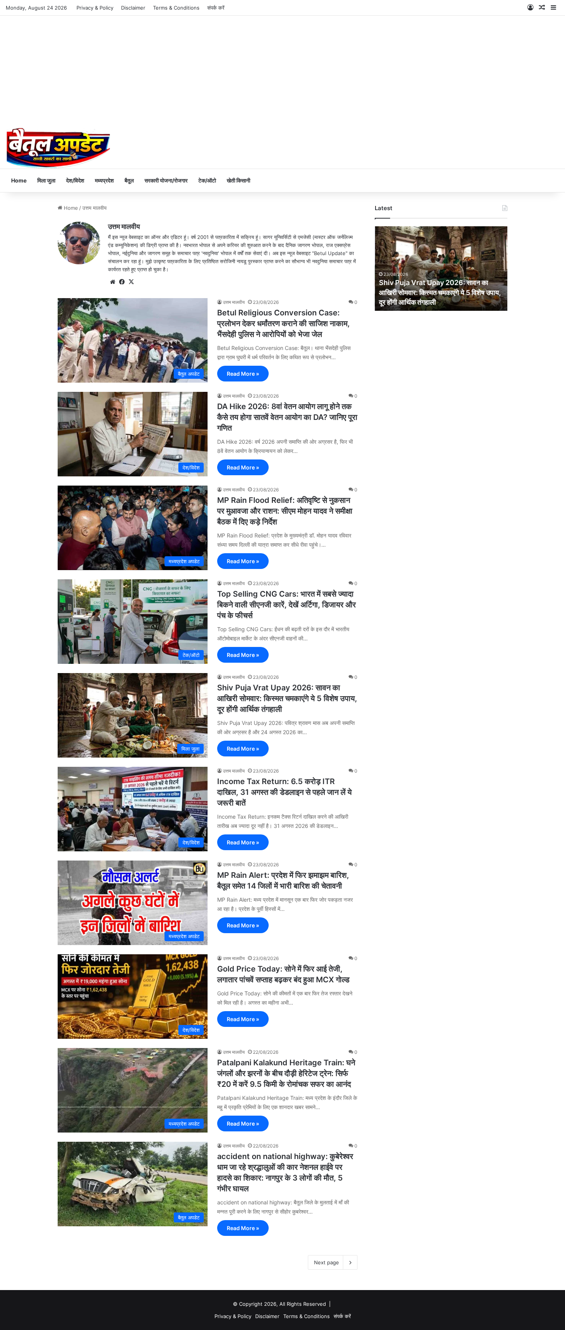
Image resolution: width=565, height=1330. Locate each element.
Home (19, 180)
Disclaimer (133, 8)
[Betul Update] (58, 148)
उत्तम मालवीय (124, 226)
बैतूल (129, 180)
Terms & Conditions (176, 8)
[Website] (112, 282)
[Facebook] (121, 282)
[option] (441, 268)
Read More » (243, 373)
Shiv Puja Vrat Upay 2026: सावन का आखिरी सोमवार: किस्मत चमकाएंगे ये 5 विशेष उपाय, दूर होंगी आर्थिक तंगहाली (287, 698)
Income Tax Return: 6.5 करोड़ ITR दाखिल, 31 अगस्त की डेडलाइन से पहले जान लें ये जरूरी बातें (284, 792)
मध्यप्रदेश (104, 180)
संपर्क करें (215, 8)
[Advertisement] (282, 70)
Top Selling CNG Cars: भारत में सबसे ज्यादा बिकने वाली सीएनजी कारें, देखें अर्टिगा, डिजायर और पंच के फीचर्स (286, 604)
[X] (131, 282)
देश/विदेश (75, 180)
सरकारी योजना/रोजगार (166, 180)
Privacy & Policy (94, 8)
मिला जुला (46, 180)
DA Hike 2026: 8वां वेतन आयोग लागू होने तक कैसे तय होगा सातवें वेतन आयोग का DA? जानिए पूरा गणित (287, 417)
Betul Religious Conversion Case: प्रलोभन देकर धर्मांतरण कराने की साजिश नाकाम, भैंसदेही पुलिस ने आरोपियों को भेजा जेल (283, 323)
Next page (326, 1262)
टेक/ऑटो (207, 180)
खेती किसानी (238, 180)
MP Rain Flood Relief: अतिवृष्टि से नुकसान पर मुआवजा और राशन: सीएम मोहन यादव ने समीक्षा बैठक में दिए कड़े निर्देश (284, 511)
